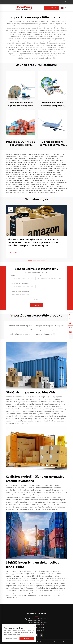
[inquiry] (70, 315)
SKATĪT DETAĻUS (20, 85)
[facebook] (36, 635)
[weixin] (70, 332)
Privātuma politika (60, 642)
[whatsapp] (70, 323)
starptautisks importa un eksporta (50, 326)
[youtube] (41, 635)
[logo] (24, 8)
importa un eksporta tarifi (44, 334)
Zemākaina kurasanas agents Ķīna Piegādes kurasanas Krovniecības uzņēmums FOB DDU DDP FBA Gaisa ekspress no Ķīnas (20, 104)
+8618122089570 (38, 627)
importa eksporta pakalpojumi (50, 330)
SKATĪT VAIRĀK (13, 253)
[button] (30, 260)
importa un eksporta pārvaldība (21, 330)
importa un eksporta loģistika (20, 326)
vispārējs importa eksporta (19, 334)
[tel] (70, 319)
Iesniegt (36, 305)
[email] (70, 327)
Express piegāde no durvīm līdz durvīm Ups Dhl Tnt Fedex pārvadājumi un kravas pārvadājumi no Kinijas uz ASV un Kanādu (52, 143)
